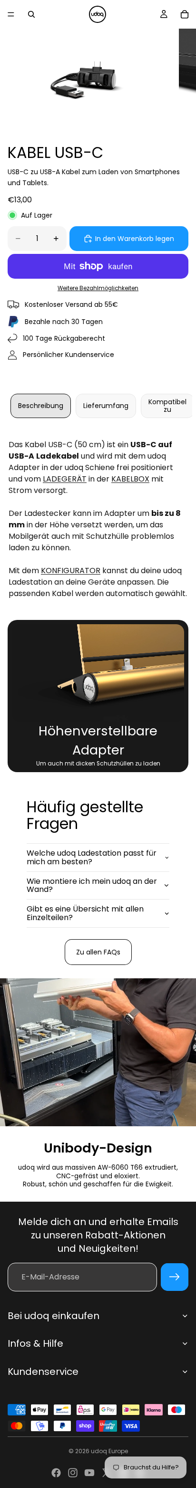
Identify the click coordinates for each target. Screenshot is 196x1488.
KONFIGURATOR (70, 570)
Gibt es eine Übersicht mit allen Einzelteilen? (85, 913)
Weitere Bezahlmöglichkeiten (98, 288)
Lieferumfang (105, 405)
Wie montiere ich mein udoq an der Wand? (92, 885)
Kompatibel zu (167, 405)
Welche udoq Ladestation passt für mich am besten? (92, 857)
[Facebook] (56, 1472)
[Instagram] (72, 1472)
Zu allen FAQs (98, 952)
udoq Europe (109, 1451)
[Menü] (11, 14)
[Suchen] (31, 14)
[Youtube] (89, 1472)
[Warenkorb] (184, 14)
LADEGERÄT (65, 478)
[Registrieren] (174, 1277)
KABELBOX (130, 478)
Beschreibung (40, 405)
